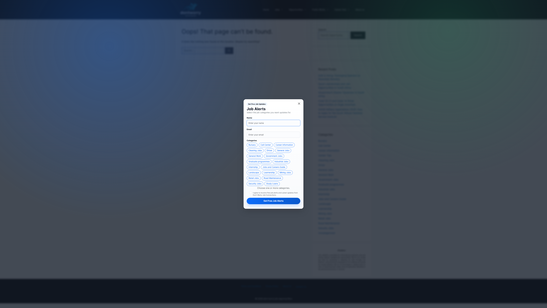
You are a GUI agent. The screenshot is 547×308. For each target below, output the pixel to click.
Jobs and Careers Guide (274, 167)
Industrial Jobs (281, 161)
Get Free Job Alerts (273, 200)
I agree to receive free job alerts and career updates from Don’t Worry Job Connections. (275, 194)
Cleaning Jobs (255, 150)
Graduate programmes (259, 161)
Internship (253, 167)
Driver (269, 150)
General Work (255, 156)
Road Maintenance (272, 178)
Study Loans (272, 183)
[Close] (299, 103)
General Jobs (283, 150)
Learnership (269, 172)
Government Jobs (274, 156)
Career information (284, 145)
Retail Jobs (254, 178)
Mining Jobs (285, 172)
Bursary (252, 145)
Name (249, 118)
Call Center (266, 145)
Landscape (254, 172)
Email (249, 129)
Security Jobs (255, 183)
